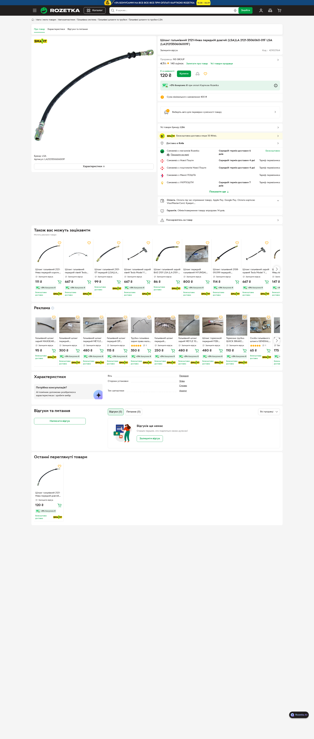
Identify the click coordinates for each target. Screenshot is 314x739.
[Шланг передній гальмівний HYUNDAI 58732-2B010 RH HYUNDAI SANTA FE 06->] (196, 253)
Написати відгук (60, 421)
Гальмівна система (86, 20)
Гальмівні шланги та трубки (112, 20)
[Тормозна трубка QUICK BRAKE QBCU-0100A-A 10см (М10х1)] (236, 325)
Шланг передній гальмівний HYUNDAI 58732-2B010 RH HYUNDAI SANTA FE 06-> (196, 271)
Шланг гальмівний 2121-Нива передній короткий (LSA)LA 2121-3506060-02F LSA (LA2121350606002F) (48, 271)
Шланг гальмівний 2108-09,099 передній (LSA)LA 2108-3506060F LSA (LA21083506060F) (226, 271)
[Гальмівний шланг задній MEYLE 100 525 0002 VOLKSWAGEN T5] (189, 325)
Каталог (97, 10)
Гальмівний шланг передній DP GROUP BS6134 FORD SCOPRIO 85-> (117, 340)
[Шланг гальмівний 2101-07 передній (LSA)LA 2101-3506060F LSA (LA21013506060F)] (108, 253)
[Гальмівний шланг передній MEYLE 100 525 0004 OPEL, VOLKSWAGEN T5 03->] (93, 325)
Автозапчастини (66, 20)
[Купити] (59, 282)
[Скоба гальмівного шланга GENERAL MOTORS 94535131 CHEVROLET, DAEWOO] (260, 325)
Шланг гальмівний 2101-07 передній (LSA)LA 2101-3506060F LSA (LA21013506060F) (107, 271)
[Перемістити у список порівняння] (197, 74)
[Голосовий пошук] (235, 10)
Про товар (39, 29)
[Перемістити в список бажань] (205, 74)
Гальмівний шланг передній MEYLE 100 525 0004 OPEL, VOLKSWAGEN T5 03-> (92, 340)
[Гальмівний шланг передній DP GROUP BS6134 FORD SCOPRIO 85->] (117, 325)
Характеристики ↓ (94, 166)
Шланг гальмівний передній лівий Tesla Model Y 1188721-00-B (76, 271)
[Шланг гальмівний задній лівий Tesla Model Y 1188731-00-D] (137, 253)
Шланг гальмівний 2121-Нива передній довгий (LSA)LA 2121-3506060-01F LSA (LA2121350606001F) (47, 495)
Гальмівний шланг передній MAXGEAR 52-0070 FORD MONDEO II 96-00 (165, 340)
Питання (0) (133, 412)
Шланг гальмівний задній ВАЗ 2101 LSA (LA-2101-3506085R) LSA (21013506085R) (167, 271)
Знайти (245, 10)
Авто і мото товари (46, 20)
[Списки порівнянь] (270, 10)
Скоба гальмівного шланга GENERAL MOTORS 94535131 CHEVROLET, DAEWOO (260, 340)
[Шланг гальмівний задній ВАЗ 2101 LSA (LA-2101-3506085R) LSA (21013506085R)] (167, 253)
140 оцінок (177, 63)
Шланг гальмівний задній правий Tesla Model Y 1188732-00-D (256, 271)
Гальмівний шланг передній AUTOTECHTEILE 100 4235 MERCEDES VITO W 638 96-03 (69, 340)
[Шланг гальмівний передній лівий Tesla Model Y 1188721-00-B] (78, 253)
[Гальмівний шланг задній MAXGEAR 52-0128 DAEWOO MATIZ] (45, 325)
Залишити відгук (150, 438)
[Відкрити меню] (34, 10)
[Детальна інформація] (52, 308)
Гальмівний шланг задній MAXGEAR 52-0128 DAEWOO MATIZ (45, 340)
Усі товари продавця (221, 64)
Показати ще (217, 192)
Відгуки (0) (115, 412)
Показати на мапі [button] (180, 155)
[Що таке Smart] (40, 41)
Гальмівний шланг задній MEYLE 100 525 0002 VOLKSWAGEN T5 (188, 340)
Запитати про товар (197, 64)
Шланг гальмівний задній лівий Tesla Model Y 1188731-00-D (137, 271)
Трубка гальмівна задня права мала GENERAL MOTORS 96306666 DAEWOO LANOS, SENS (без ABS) (141, 340)
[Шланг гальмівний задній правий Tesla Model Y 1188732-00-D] (256, 253)
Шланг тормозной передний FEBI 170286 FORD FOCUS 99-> (212, 340)
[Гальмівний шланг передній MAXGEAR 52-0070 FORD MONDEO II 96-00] (165, 325)
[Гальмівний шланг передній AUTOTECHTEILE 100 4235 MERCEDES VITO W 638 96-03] (69, 325)
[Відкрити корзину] (279, 10)
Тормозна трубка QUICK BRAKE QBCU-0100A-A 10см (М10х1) (235, 340)
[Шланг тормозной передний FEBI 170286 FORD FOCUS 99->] (212, 325)
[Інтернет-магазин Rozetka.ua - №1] (60, 10)
